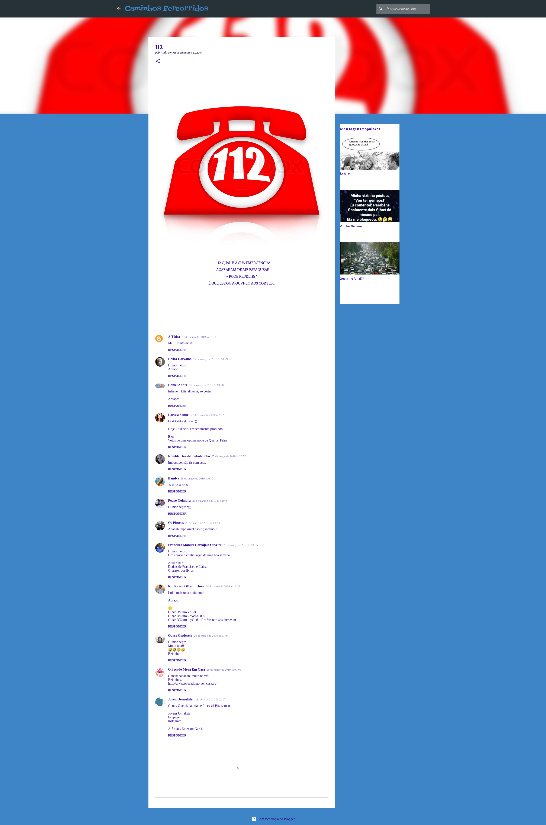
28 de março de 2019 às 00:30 (198, 478)
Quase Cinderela (180, 635)
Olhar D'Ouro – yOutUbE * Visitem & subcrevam (202, 620)
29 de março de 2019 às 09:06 (224, 669)
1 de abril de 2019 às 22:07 (210, 699)
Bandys (173, 478)
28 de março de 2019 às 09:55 (240, 545)
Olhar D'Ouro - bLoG (183, 612)
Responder (177, 349)
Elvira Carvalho (180, 359)
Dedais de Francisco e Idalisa (187, 566)
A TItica (174, 336)
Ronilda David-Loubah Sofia (189, 456)
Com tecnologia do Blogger (276, 819)
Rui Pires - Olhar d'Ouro (186, 586)
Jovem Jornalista (180, 699)
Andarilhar (175, 563)
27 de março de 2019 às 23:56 (229, 456)
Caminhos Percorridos (166, 8)
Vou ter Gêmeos (351, 226)
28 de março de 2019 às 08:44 (202, 522)
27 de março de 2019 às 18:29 (210, 359)
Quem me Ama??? (352, 278)
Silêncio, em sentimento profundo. (200, 429)
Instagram (174, 721)
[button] (157, 61)
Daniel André (177, 385)
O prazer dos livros (181, 570)
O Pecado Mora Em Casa (186, 669)
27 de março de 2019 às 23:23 (208, 415)
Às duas (345, 174)
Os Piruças (176, 522)
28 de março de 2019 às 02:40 (209, 500)
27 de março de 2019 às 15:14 (199, 336)
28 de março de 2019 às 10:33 (223, 586)
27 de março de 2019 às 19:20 (206, 385)
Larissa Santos (178, 415)
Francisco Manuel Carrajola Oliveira (195, 545)
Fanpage (174, 717)
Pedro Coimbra (179, 500)
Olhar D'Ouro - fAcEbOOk (186, 616)
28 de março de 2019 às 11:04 (211, 635)
